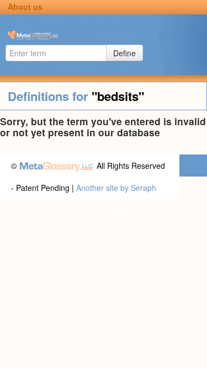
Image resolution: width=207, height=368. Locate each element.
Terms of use (173, 209)
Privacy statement (112, 209)
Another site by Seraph (116, 187)
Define (124, 52)
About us (25, 6)
